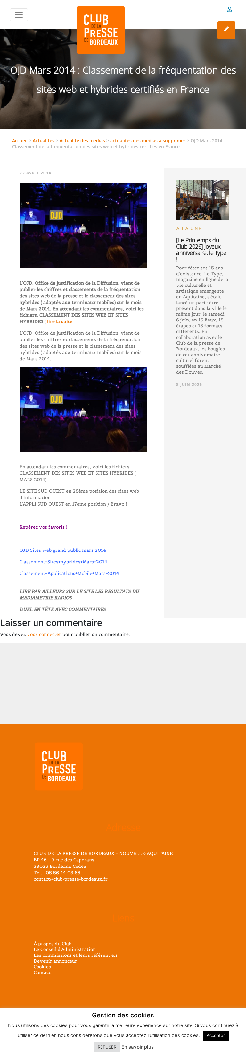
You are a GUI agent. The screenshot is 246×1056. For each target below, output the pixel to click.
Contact (42, 972)
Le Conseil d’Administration (65, 949)
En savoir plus (137, 1047)
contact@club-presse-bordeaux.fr (71, 879)
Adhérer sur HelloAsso (226, 30)
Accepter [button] (216, 1035)
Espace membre (229, 10)
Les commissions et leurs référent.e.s (76, 955)
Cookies (42, 967)
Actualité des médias (82, 140)
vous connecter (44, 634)
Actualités (43, 140)
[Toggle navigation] (19, 14)
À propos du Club (52, 943)
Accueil (20, 140)
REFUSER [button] (107, 1047)
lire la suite (59, 321)
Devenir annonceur (55, 961)
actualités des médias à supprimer (147, 140)
